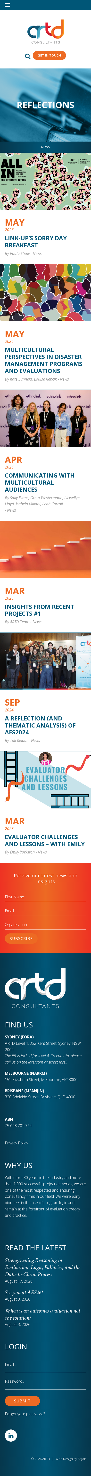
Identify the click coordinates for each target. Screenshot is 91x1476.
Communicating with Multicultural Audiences (39, 482)
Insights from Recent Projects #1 (39, 610)
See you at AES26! (23, 1292)
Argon (82, 1459)
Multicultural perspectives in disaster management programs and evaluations (43, 359)
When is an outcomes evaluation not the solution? (42, 1314)
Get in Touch (49, 55)
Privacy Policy (16, 1143)
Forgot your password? (25, 1414)
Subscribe (21, 938)
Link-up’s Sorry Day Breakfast (36, 241)
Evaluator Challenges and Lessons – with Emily (45, 840)
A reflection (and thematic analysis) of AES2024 (40, 725)
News (45, 147)
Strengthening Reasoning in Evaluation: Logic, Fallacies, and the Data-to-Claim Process (42, 1267)
